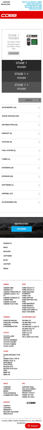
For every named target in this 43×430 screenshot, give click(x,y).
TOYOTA (6, 332)
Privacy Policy (28, 393)
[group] (39, 107)
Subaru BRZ (8, 300)
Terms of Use (27, 395)
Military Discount (11, 412)
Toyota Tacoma (9, 342)
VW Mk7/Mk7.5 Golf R (30, 327)
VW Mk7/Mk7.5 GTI (29, 323)
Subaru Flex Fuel (10, 304)
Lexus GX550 (8, 346)
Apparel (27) (7, 193)
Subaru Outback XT (11, 298)
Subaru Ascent (9, 302)
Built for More (28, 312)
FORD (24, 284)
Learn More (13, 53)
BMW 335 (6, 372)
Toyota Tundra (9, 344)
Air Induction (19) (9, 125)
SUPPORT (6, 2)
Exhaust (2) (7, 133)
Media (5, 268)
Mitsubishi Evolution (7, 363)
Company (7, 387)
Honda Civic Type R (11, 359)
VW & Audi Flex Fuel (30, 337)
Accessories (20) (9, 202)
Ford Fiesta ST (28, 290)
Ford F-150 (26, 296)
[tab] (21, 44)
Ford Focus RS (28, 308)
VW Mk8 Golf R (28, 329)
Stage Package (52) (10, 116)
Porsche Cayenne (10, 323)
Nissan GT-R (8, 367)
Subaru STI (7, 290)
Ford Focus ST (28, 288)
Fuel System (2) (9, 150)
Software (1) (7, 185)
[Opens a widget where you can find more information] (33, 426)
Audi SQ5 (25, 335)
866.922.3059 (5, 4)
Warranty (7, 410)
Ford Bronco (27, 306)
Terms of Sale (28, 397)
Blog (5, 260)
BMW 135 (6, 374)
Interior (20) (7, 176)
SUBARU (6, 284)
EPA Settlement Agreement (29, 390)
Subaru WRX (8, 288)
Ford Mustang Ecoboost (28, 293)
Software (7, 256)
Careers (7, 389)
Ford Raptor (27, 298)
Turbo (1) (6, 159)
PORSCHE (6, 317)
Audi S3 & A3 (27, 333)
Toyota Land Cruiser (8, 337)
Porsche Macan (10, 320)
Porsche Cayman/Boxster (10, 325)
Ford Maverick (28, 304)
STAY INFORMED (21, 229)
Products (7, 243)
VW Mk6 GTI (26, 320)
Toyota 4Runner (10, 340)
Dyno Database (9, 393)
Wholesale (8, 414)
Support (7, 264)
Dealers (7, 251)
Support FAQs (28, 387)
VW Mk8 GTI (26, 324)
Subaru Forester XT (12, 292)
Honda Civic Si (9, 361)
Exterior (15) (7, 168)
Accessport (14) (9, 107)
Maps (5, 247)
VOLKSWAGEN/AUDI (29, 317)
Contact (6, 406)
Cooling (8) (7, 142)
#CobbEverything (10, 395)
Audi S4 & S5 (27, 331)
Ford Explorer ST (29, 310)
